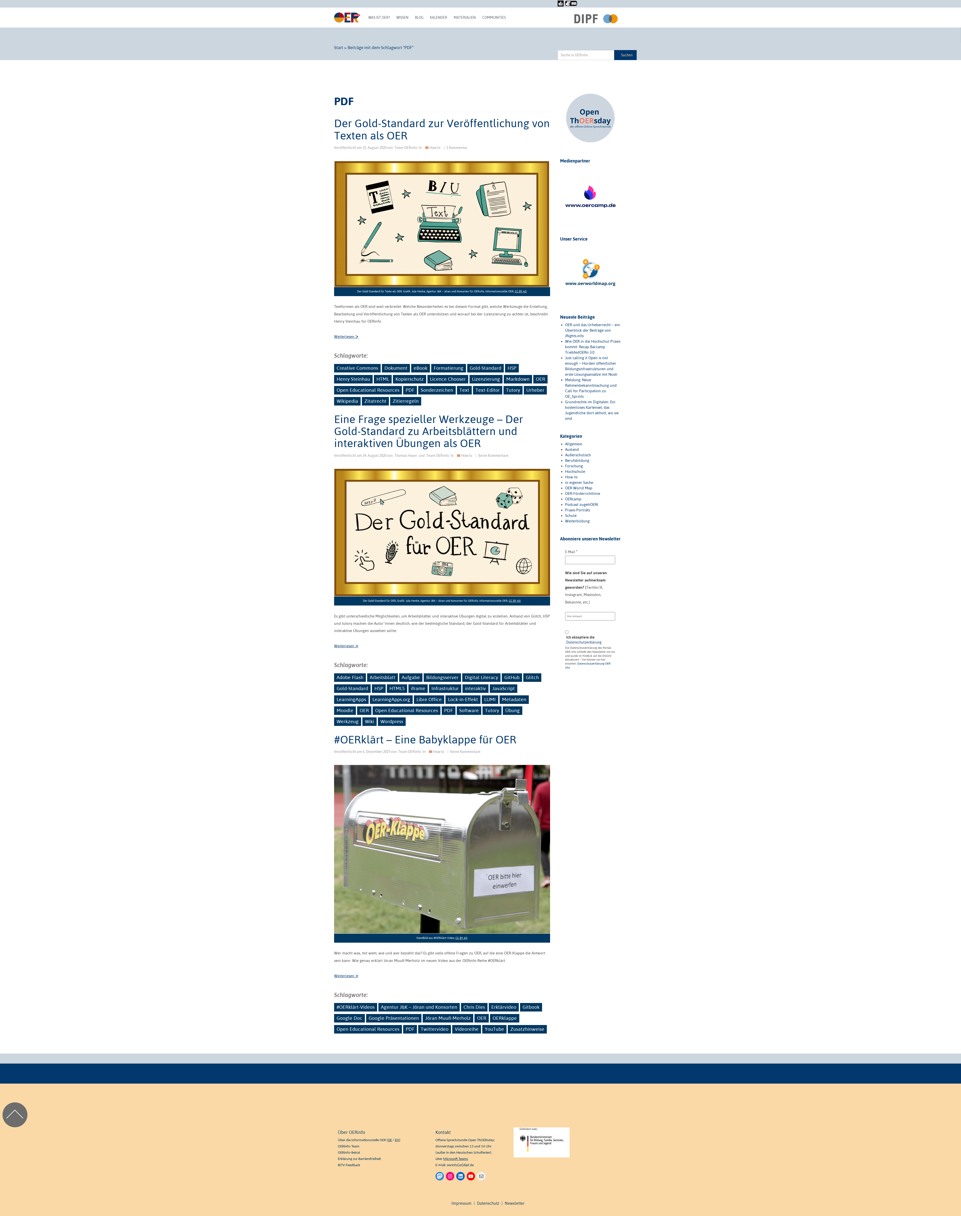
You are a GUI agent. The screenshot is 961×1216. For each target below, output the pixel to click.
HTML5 (397, 688)
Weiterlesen (346, 336)
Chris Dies (474, 1007)
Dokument (395, 368)
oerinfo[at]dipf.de (460, 1165)
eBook (420, 368)
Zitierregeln (406, 401)
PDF (410, 390)
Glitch (532, 677)
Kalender (438, 18)
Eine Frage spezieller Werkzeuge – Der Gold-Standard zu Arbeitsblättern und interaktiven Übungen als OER (428, 431)
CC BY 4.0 (521, 291)
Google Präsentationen (394, 1018)
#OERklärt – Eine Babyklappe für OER (425, 739)
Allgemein (573, 444)
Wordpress (391, 721)
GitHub (512, 677)
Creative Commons (357, 368)
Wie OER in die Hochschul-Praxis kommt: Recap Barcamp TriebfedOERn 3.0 (592, 346)
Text (464, 390)
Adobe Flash (350, 677)
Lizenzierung (486, 379)
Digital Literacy (481, 677)
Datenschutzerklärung (584, 642)
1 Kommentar (456, 148)
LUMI (490, 699)
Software (469, 710)
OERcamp (573, 499)
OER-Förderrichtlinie (582, 493)
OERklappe (505, 1018)
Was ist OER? (379, 18)
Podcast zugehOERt (581, 504)
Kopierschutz (409, 379)
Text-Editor (487, 390)
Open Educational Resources (368, 390)
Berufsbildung (577, 460)
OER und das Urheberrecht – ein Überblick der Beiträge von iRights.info (592, 330)
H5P (512, 368)
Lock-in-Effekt (463, 699)
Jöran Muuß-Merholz (448, 1018)
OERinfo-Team (348, 1146)
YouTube (494, 1029)
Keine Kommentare (493, 456)
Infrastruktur (445, 688)
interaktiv (475, 688)
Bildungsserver (442, 677)
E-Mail (571, 551)
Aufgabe (411, 677)
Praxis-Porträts (577, 510)
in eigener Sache (579, 482)
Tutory (513, 390)
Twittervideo (434, 1029)
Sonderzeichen (437, 390)
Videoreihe (466, 1029)
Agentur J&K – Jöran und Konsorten (419, 1007)
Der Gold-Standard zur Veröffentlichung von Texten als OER (442, 129)
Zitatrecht (375, 401)
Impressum (461, 1203)
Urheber (535, 390)
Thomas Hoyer (405, 456)
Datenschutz (488, 1203)
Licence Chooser (448, 379)
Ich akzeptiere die (584, 639)
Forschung (574, 466)
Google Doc (349, 1018)
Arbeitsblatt (382, 677)
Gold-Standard (485, 368)
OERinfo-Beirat (349, 1153)
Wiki (369, 721)
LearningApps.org (391, 699)
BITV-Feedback (349, 1165)
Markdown (518, 379)
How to (434, 148)
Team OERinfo (405, 148)
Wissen (402, 18)
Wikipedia (347, 401)
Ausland (572, 449)
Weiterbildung (577, 521)
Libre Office (429, 699)
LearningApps (351, 699)
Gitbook (531, 1007)
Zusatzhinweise (527, 1029)
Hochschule (575, 471)
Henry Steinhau (353, 379)
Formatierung (448, 368)
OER (540, 379)
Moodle (345, 710)
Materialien (465, 18)
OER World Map (578, 488)
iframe (418, 688)
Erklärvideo (503, 1007)
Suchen (627, 55)
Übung (512, 710)
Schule (571, 515)
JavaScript (503, 688)
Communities (494, 18)
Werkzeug (348, 721)
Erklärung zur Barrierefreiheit (359, 1159)
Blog (419, 18)
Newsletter (515, 1203)
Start (338, 47)
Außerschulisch (578, 455)
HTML (382, 379)
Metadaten (514, 699)
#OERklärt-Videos (356, 1007)
